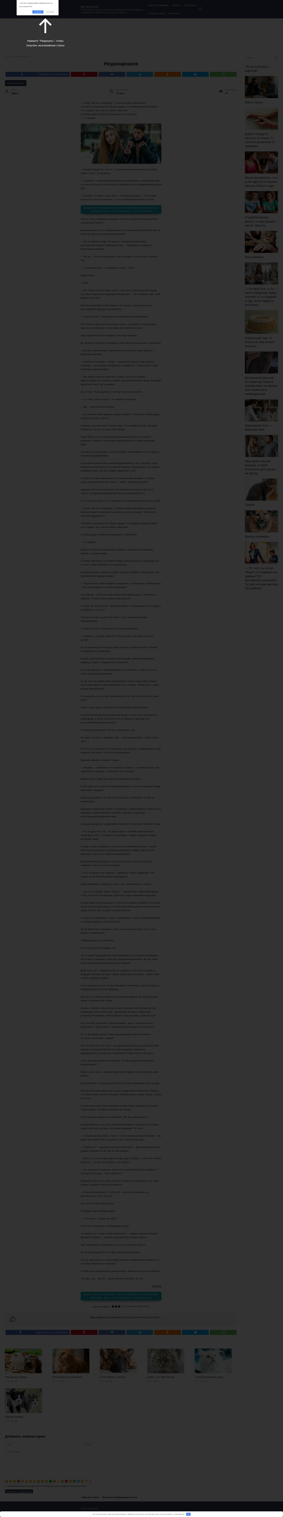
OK (188, 1514)
